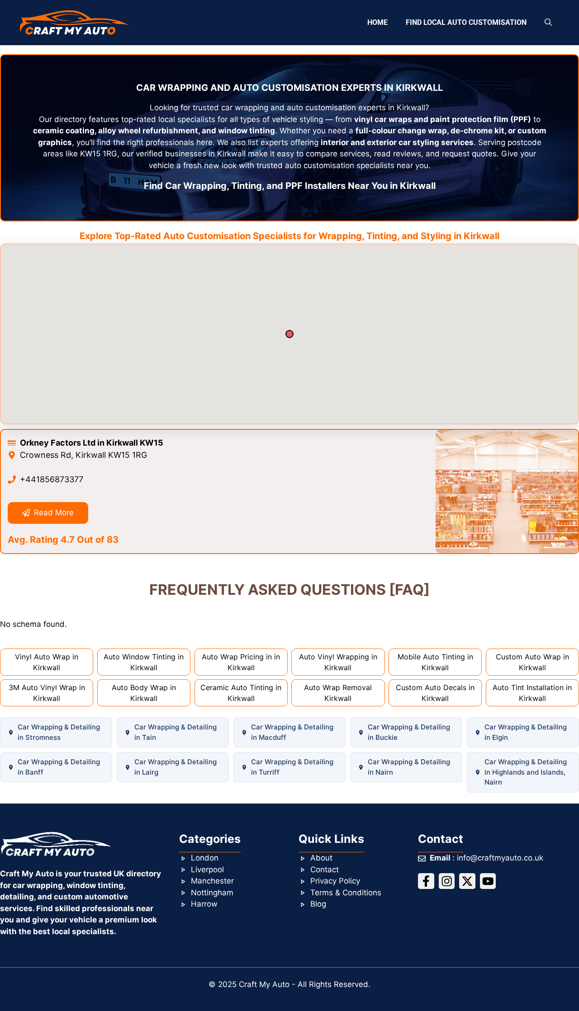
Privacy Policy (335, 880)
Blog (318, 903)
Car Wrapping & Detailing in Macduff (292, 732)
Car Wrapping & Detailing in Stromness (59, 732)
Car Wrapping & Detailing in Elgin (525, 732)
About (321, 857)
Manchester (212, 880)
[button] (548, 22)
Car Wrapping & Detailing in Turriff (292, 766)
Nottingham (212, 892)
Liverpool (207, 869)
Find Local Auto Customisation (466, 22)
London (204, 857)
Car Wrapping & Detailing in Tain (175, 732)
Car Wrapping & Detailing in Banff (59, 766)
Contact (324, 869)
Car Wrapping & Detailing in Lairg (175, 766)
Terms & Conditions (345, 892)
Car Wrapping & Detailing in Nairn (409, 766)
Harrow (204, 903)
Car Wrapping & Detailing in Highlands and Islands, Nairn (525, 771)
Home (377, 22)
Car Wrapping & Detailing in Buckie (409, 732)
